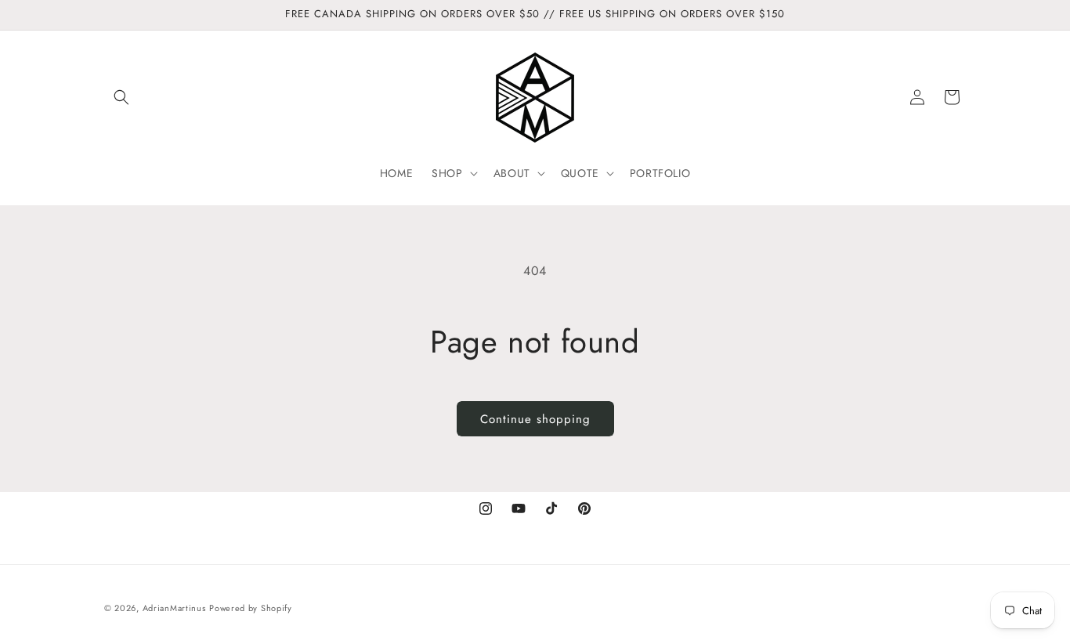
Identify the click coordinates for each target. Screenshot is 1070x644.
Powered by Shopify (250, 608)
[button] (121, 97)
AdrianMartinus (174, 608)
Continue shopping (535, 419)
